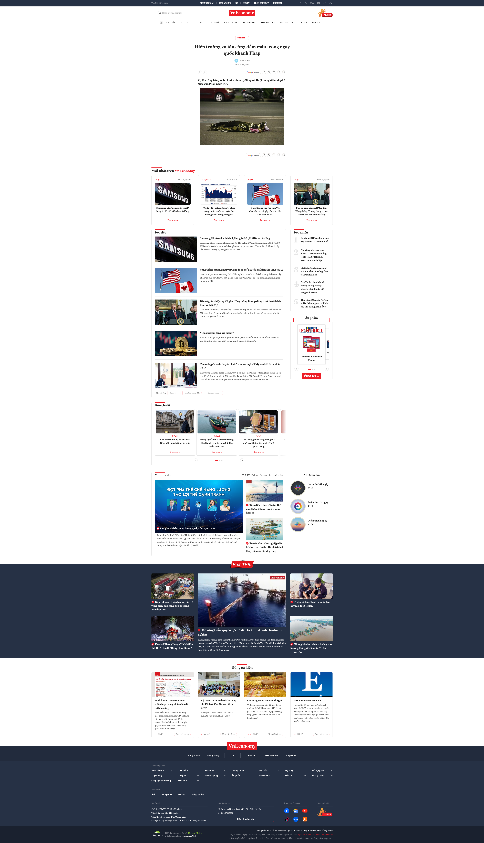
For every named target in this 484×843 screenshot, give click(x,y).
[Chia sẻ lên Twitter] (269, 72)
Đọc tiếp (160, 232)
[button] (216, 460)
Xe (236, 3)
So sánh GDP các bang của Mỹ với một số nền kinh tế (315, 240)
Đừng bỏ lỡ (162, 405)
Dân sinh (316, 23)
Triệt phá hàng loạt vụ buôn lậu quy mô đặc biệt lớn (310, 604)
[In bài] (200, 72)
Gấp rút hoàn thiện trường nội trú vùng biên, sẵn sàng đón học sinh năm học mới (172, 606)
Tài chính (198, 23)
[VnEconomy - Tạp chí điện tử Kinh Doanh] (242, 746)
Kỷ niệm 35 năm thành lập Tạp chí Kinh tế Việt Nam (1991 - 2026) (218, 704)
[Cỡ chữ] (205, 72)
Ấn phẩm (311, 318)
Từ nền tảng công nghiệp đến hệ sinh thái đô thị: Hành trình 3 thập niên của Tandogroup (264, 547)
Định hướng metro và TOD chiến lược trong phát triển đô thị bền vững (171, 704)
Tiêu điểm (171, 23)
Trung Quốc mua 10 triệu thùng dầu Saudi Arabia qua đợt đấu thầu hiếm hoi (216, 443)
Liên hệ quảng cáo (245, 819)
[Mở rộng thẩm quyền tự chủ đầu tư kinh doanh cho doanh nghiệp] (242, 600)
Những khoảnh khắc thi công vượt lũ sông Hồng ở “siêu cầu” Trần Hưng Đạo (311, 648)
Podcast (255, 475)
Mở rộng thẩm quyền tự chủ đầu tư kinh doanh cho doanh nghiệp (240, 632)
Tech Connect (261, 3)
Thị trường (249, 23)
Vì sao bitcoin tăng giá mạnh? (217, 333)
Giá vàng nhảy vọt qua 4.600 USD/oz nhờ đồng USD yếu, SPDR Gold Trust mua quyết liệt (313, 255)
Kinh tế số (213, 23)
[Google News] (331, 3)
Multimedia (163, 475)
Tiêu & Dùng (225, 3)
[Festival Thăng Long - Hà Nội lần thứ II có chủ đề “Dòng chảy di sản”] (172, 628)
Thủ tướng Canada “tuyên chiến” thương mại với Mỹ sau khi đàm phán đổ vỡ (240, 366)
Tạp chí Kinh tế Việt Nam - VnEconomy (315, 835)
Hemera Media (195, 833)
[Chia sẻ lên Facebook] (264, 72)
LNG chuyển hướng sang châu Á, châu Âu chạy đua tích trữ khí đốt (314, 271)
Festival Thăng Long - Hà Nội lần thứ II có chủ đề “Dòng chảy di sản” (172, 646)
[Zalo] (312, 3)
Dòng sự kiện (242, 668)
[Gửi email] (274, 72)
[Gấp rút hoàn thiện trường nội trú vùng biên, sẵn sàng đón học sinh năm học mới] (172, 586)
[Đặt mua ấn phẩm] (325, 12)
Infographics (266, 475)
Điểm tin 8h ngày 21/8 (317, 523)
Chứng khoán (207, 3)
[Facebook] (300, 3)
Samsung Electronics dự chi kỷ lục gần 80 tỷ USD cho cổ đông (235, 238)
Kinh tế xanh (231, 23)
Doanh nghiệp (267, 23)
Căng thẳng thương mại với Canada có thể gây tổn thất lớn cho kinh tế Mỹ (265, 211)
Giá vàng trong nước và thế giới (265, 700)
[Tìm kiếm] (160, 13)
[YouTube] (318, 3)
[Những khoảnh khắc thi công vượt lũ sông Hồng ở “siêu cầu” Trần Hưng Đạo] (311, 628)
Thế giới (302, 23)
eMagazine (278, 475)
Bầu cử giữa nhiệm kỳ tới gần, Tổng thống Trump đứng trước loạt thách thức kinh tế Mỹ (311, 211)
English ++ (278, 3)
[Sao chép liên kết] (279, 72)
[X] (306, 3)
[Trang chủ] (161, 22)
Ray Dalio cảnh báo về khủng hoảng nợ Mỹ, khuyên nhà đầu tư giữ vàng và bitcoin (312, 287)
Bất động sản (286, 23)
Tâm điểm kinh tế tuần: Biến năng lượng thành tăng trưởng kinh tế (264, 509)
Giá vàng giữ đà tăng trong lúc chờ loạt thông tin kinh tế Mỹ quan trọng (259, 443)
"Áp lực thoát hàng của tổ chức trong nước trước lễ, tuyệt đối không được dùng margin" (219, 211)
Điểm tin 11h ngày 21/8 (318, 504)
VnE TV (246, 3)
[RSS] (305, 819)
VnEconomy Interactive (307, 700)
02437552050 (227, 813)
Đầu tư (184, 23)
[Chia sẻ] (284, 72)
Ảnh (153, 795)
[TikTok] (325, 3)
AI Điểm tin (311, 475)
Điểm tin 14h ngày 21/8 (318, 486)
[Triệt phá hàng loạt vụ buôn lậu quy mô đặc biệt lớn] (311, 586)
